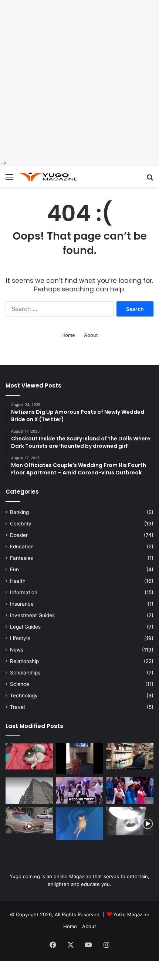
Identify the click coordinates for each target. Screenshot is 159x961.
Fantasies (21, 558)
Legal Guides (25, 627)
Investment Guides (32, 615)
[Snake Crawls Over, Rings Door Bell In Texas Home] (129, 821)
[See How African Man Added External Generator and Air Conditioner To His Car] (29, 820)
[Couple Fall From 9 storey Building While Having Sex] (29, 790)
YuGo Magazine (131, 914)
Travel (17, 707)
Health (18, 581)
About (91, 335)
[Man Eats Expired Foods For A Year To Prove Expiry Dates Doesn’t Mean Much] (129, 756)
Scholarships (25, 673)
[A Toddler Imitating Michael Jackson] (79, 758)
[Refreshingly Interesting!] (48, 177)
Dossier (19, 535)
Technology (24, 695)
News (16, 650)
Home (68, 335)
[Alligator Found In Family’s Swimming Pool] (79, 823)
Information (23, 592)
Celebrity (20, 524)
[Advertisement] (79, 79)
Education (22, 546)
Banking (19, 512)
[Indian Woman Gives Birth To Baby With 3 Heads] (29, 756)
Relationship (24, 661)
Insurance (22, 604)
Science (19, 684)
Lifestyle (20, 638)
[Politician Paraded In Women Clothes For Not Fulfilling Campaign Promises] (129, 790)
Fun (14, 569)
